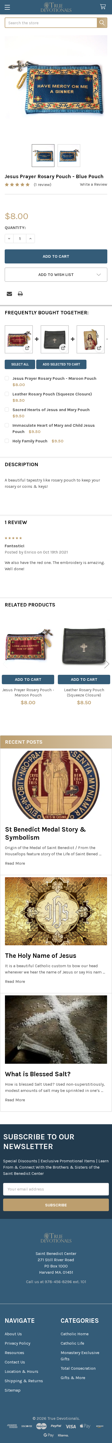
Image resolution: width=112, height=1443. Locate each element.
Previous (5, 664)
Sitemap (13, 1390)
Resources (14, 1352)
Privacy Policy (17, 1343)
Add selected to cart (61, 364)
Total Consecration (78, 1368)
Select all (20, 364)
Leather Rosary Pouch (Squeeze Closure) (52, 394)
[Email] (9, 293)
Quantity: (15, 227)
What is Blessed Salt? (38, 1074)
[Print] (20, 293)
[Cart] (104, 7)
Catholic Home (75, 1333)
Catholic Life (72, 1343)
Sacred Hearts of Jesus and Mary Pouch (51, 409)
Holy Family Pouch (30, 440)
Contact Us (15, 1362)
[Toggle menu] (7, 7)
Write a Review (93, 184)
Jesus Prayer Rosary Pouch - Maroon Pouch (54, 378)
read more (15, 863)
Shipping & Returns (24, 1380)
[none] (56, 86)
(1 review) (42, 184)
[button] (56, 275)
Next (107, 664)
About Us (13, 1333)
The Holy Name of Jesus (40, 955)
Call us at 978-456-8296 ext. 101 (56, 1281)
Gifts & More (73, 1377)
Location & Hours (21, 1371)
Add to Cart (28, 679)
